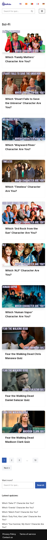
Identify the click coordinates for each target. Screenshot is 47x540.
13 (35, 460)
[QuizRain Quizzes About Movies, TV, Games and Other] (6, 4)
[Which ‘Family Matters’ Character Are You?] (23, 41)
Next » (7, 468)
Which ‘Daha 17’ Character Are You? (18, 503)
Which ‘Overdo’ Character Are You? (18, 507)
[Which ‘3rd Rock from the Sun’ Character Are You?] (23, 213)
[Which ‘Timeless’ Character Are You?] (23, 171)
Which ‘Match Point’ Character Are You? (20, 512)
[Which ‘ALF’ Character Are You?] (23, 254)
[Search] (32, 11)
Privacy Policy (9, 534)
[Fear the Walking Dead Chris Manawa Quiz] (23, 338)
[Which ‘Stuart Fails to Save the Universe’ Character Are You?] (23, 83)
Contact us (7, 537)
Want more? (7, 480)
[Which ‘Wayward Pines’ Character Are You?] (23, 129)
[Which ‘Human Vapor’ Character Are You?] (23, 296)
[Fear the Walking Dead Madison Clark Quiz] (23, 422)
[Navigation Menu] (42, 11)
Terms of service (28, 534)
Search (40, 485)
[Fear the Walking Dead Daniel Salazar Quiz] (23, 380)
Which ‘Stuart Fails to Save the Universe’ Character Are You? (23, 103)
